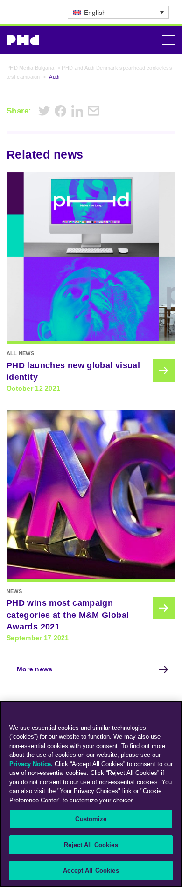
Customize (90, 818)
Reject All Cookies (91, 844)
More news (35, 669)
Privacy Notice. (31, 764)
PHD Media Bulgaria (30, 68)
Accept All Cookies (91, 870)
